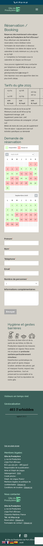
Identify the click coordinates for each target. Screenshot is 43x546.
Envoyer (10, 311)
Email (7, 269)
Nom (7, 249)
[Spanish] (16, 542)
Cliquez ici (21, 485)
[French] (8, 542)
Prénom (8, 239)
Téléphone (10, 259)
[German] (12, 542)
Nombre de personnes (15, 279)
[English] (4, 542)
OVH (19, 473)
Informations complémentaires (19, 289)
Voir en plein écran (11, 446)
